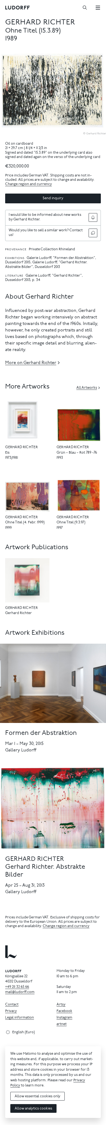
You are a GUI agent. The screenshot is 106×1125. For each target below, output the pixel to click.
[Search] (84, 7)
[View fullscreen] (100, 57)
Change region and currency (28, 184)
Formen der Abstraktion (41, 733)
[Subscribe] (93, 217)
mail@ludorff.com (20, 992)
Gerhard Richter (40, 22)
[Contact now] (93, 233)
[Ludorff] (18, 7)
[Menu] (97, 7)
